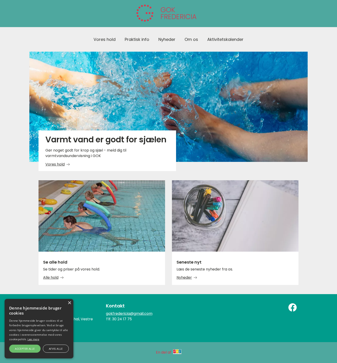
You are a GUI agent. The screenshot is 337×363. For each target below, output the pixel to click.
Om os (191, 39)
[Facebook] (292, 307)
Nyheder (166, 39)
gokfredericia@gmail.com (129, 313)
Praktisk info (137, 39)
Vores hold (105, 39)
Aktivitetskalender (225, 39)
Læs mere (33, 339)
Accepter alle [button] (25, 348)
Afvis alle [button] (56, 348)
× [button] (69, 303)
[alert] (39, 328)
